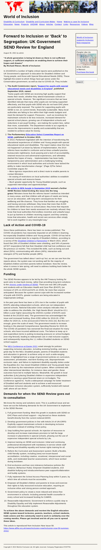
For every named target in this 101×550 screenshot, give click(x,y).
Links (65, 24)
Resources (75, 24)
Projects (25, 24)
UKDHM (34, 24)
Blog (91, 24)
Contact (58, 24)
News (17, 24)
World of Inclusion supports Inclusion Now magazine (85, 40)
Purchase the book (85, 72)
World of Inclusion (21, 16)
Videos (84, 24)
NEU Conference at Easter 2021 (22, 346)
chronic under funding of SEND (23, 285)
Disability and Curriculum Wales (40, 22)
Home (59, 22)
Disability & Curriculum (14, 22)
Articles (49, 24)
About (42, 24)
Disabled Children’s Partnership (32, 241)
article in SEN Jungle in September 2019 (30, 188)
